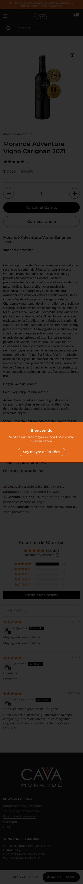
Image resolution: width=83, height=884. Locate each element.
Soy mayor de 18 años (41, 452)
